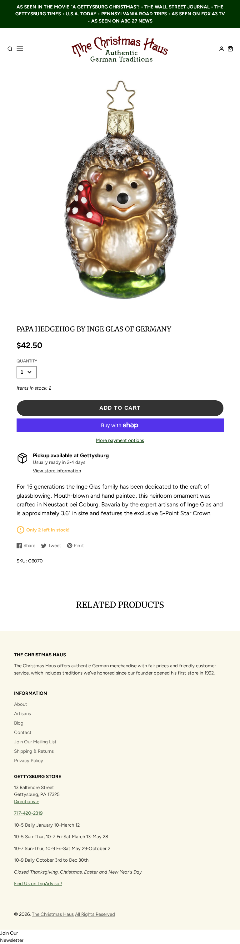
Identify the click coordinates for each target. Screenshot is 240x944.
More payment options (120, 440)
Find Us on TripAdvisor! (38, 883)
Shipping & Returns (34, 751)
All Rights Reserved (95, 914)
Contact (23, 732)
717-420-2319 (28, 813)
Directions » (26, 801)
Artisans (22, 713)
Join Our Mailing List (35, 742)
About (20, 704)
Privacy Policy (28, 760)
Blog (18, 723)
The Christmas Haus (53, 914)
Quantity (27, 360)
